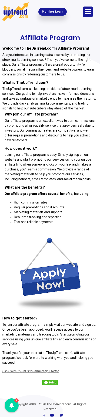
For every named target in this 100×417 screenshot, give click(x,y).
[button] (12, 405)
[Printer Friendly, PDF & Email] (50, 382)
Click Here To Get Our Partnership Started (30, 371)
